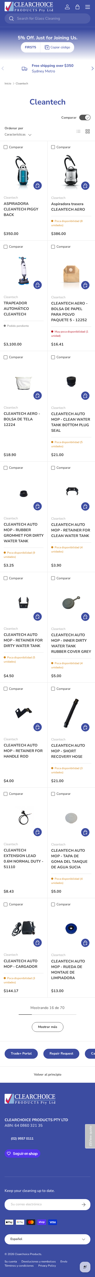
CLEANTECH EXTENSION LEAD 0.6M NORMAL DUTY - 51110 (23, 859)
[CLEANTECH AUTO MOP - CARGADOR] (24, 929)
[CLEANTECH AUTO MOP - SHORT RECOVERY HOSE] (71, 713)
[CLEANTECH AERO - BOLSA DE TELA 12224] (24, 381)
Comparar (69, 117)
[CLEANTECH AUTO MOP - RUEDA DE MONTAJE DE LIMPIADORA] (71, 929)
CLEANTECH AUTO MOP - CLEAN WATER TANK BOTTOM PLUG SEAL (70, 422)
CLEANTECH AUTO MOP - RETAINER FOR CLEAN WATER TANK (70, 530)
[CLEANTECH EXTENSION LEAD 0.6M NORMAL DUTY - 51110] (24, 818)
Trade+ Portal (21, 1053)
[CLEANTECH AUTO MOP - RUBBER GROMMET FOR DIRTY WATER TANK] (24, 492)
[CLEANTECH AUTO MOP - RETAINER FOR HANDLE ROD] (24, 713)
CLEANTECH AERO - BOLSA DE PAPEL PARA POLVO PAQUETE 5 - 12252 (69, 312)
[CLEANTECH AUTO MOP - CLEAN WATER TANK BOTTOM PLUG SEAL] (71, 381)
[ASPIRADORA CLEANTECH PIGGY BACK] (24, 171)
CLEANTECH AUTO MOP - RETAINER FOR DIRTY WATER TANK (23, 640)
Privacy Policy (47, 1266)
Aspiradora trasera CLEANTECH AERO (68, 206)
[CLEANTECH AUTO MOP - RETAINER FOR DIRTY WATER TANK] (24, 603)
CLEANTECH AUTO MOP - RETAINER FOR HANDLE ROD (23, 751)
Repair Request (61, 1053)
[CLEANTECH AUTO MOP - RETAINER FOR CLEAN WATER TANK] (71, 492)
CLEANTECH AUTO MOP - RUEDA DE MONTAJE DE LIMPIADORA (68, 970)
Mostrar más (47, 1027)
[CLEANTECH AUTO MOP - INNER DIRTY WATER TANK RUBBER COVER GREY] (71, 603)
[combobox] (47, 18)
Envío (63, 1261)
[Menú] (88, 7)
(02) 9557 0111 (22, 1138)
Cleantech (22, 83)
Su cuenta (11, 1261)
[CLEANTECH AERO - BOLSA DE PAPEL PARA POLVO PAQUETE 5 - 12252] (71, 271)
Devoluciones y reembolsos (38, 1261)
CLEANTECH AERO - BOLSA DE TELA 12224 (22, 419)
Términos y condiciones (19, 1266)
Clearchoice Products (28, 1254)
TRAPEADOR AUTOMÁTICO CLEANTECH (16, 309)
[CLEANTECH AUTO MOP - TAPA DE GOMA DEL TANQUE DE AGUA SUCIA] (71, 818)
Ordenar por (14, 128)
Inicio (8, 83)
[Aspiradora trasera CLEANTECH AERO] (71, 171)
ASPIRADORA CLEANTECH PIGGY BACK (21, 209)
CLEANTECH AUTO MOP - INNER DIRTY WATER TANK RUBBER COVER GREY (71, 643)
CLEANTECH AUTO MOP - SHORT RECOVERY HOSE (68, 751)
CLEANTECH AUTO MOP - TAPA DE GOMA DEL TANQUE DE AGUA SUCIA (69, 859)
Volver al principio (47, 1074)
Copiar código (60, 47)
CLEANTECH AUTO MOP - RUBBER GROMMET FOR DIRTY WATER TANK (24, 533)
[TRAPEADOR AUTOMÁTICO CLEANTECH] (24, 271)
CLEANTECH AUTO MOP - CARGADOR (21, 964)
